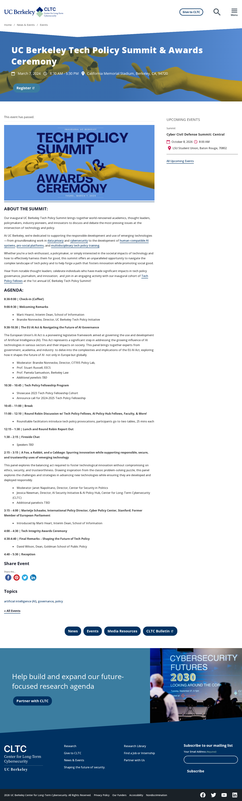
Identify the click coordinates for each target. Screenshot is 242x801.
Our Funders (119, 795)
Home (8, 25)
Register (23, 89)
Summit (171, 128)
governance (46, 601)
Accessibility (136, 795)
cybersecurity (79, 240)
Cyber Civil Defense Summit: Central (196, 134)
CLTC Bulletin (158, 632)
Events (44, 25)
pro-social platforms (30, 245)
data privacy (55, 240)
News (73, 631)
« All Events (12, 611)
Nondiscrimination (156, 795)
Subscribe (195, 771)
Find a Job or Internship (139, 753)
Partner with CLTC (32, 700)
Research (70, 746)
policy (59, 601)
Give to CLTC (191, 12)
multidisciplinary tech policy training (75, 245)
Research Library (135, 746)
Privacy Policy (101, 795)
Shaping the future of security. (84, 767)
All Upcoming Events (180, 161)
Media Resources (122, 631)
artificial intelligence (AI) (20, 601)
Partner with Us (134, 760)
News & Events (26, 25)
